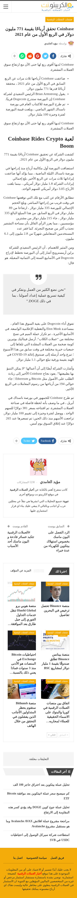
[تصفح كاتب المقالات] (38, 467)
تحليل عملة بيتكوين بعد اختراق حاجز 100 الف (41, 784)
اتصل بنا (18, 857)
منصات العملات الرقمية (59, 19)
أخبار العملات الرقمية (29, 873)
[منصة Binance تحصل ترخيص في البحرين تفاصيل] (55, 591)
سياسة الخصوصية (36, 857)
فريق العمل (57, 857)
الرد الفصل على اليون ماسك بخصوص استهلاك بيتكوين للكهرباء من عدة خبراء (57, 541)
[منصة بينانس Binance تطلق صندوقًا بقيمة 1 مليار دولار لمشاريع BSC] (55, 640)
